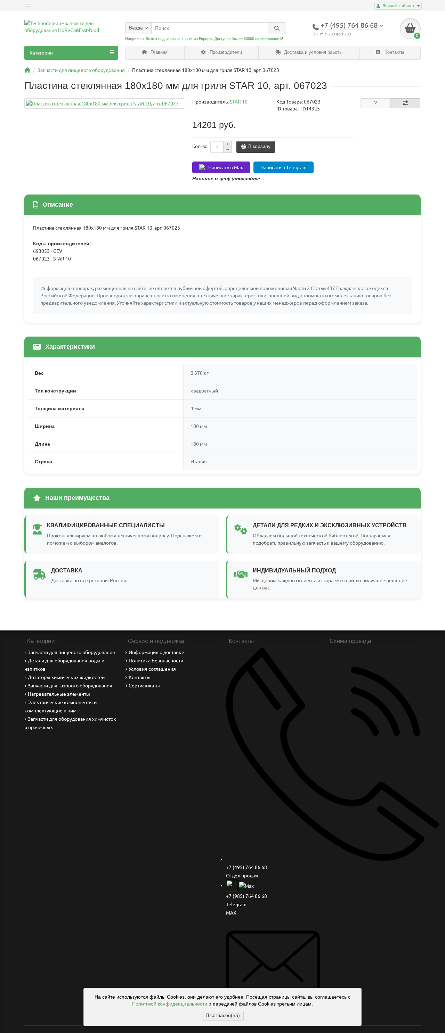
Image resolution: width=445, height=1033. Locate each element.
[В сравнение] (405, 103)
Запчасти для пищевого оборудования (71, 652)
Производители (225, 52)
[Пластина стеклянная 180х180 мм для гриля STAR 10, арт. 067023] (104, 103)
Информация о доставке (156, 652)
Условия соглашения (152, 669)
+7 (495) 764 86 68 (246, 867)
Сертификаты (144, 685)
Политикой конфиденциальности (170, 1004)
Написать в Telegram (283, 167)
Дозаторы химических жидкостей (66, 677)
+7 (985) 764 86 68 (246, 896)
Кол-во (200, 146)
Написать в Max (225, 167)
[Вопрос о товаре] (376, 103)
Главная (158, 52)
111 (28, 5)
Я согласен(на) (222, 1015)
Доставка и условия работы (312, 52)
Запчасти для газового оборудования (70, 685)
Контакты (393, 52)
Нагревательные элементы (59, 694)
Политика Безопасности (156, 660)
